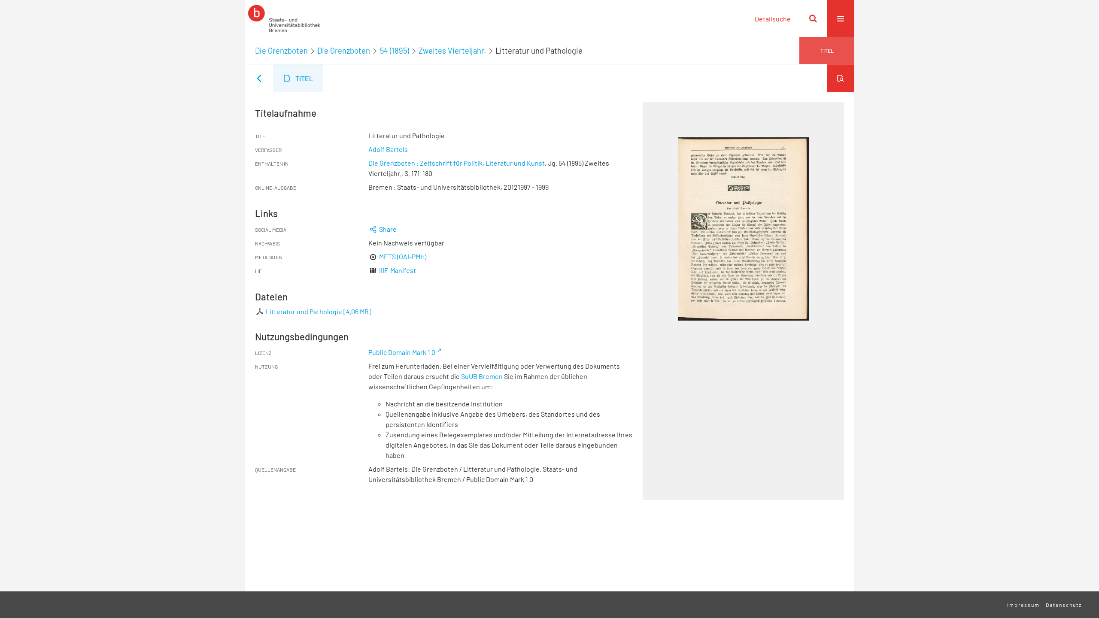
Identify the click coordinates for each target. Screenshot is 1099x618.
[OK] (813, 18)
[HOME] (284, 18)
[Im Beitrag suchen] (840, 78)
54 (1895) (394, 50)
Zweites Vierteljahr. (452, 50)
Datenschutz (1064, 605)
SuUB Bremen (482, 376)
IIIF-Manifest (397, 270)
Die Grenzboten (281, 50)
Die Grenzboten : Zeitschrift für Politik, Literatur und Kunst (456, 163)
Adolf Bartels (388, 149)
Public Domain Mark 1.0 (401, 352)
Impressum (1023, 605)
